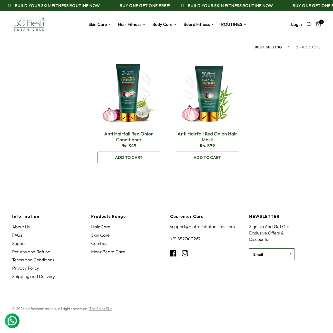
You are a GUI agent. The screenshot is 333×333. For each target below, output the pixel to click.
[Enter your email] (289, 254)
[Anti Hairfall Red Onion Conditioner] (129, 91)
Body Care (162, 24)
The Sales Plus (100, 308)
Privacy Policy (25, 268)
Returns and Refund (31, 252)
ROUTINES (231, 24)
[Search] (309, 24)
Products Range (108, 216)
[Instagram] (187, 253)
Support (20, 243)
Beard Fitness (197, 24)
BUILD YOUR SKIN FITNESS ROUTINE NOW (54, 5)
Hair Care (100, 227)
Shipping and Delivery (33, 276)
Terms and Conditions (33, 260)
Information (25, 216)
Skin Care (97, 24)
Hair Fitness (129, 24)
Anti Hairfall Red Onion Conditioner (129, 137)
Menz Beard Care (108, 252)
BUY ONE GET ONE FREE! (141, 5)
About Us (21, 227)
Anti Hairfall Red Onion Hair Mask (207, 137)
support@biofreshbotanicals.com (202, 226)
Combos (99, 243)
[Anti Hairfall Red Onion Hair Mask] (207, 91)
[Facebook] (175, 253)
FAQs (17, 235)
